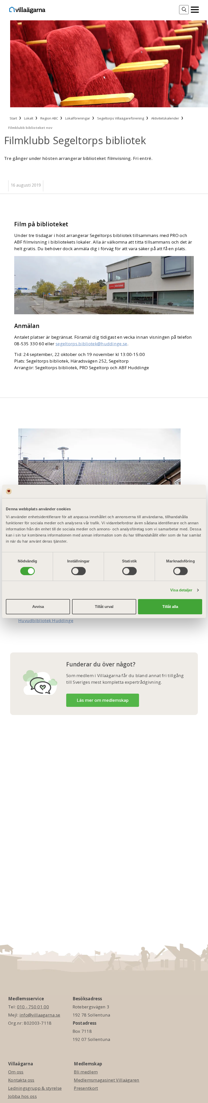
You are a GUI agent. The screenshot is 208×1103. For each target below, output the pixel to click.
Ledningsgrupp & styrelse (35, 1088)
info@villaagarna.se (40, 1015)
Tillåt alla (170, 606)
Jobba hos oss (22, 1096)
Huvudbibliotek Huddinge (45, 620)
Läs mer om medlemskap (103, 700)
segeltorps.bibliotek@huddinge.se (91, 344)
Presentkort (86, 1088)
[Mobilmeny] (195, 9)
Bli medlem (86, 1072)
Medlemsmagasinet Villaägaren (106, 1080)
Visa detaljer (181, 590)
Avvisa (38, 606)
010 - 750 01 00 (33, 1007)
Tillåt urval (104, 606)
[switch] (78, 571)
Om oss (16, 1072)
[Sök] (184, 9)
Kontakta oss (21, 1080)
